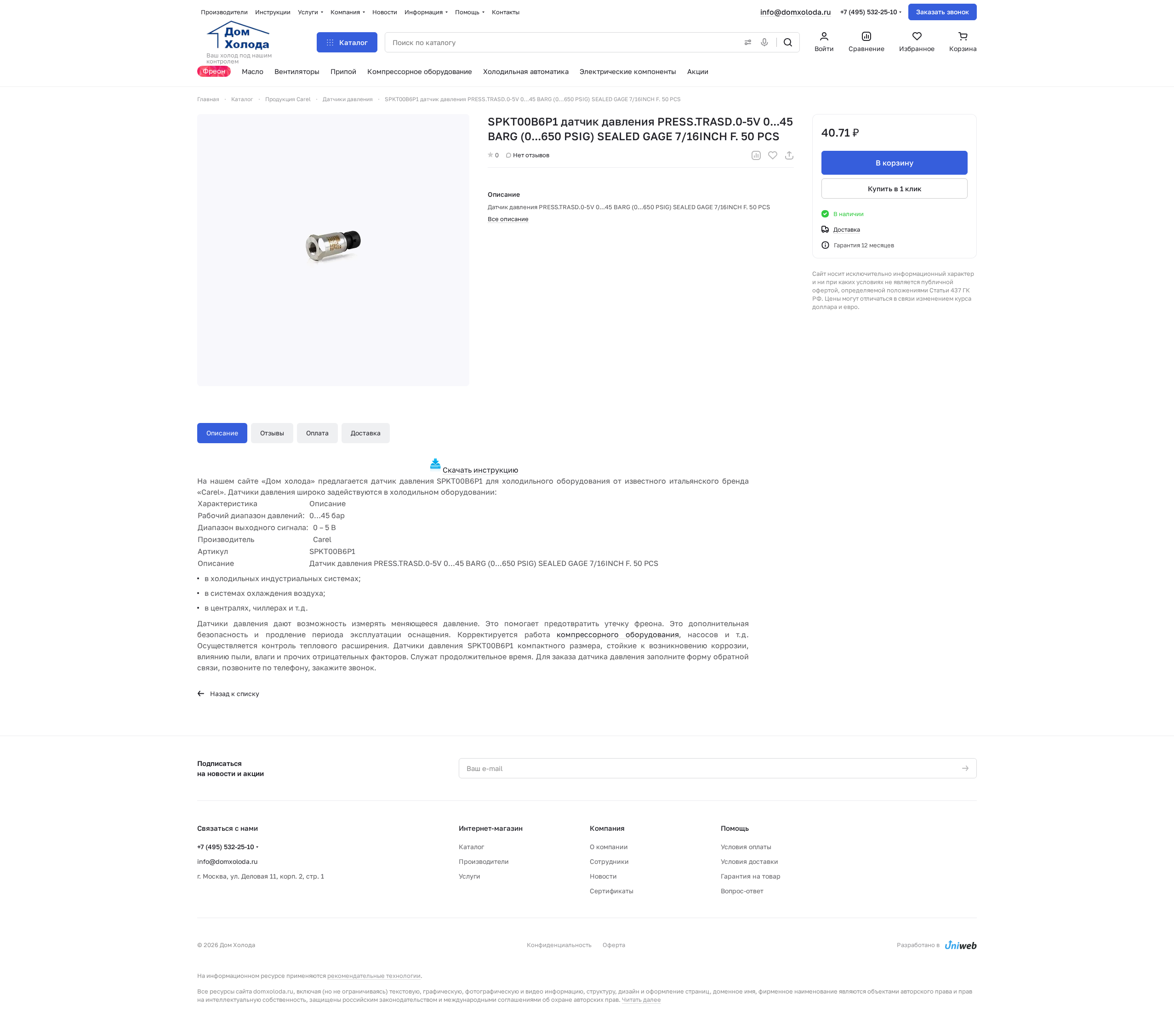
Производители (484, 861)
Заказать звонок (942, 12)
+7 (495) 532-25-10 (868, 12)
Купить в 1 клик (895, 188)
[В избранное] (772, 155)
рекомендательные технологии (374, 975)
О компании (609, 847)
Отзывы (272, 433)
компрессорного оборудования (617, 634)
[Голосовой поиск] (766, 42)
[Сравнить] (756, 155)
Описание (222, 433)
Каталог (471, 847)
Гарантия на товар (751, 876)
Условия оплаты (746, 847)
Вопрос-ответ (742, 891)
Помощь (735, 828)
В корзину (894, 162)
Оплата (317, 433)
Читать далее (641, 999)
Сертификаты (611, 891)
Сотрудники (609, 861)
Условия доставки (749, 861)
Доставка (366, 433)
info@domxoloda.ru (795, 12)
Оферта (614, 944)
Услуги (469, 876)
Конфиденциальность (559, 944)
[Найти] (787, 42)
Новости (603, 876)
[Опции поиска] (746, 42)
